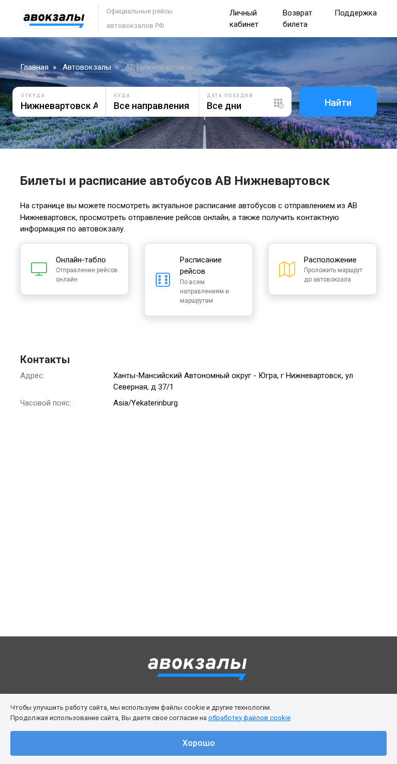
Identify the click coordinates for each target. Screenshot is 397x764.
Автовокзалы (87, 67)
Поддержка (355, 13)
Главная (34, 67)
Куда (122, 95)
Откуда (33, 95)
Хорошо (198, 743)
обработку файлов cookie (249, 718)
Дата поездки (230, 95)
